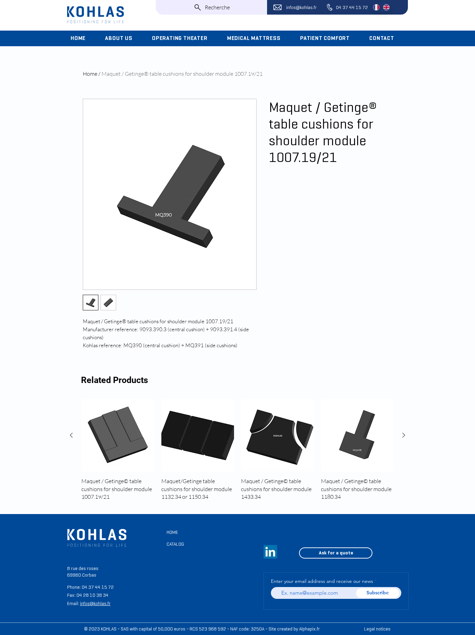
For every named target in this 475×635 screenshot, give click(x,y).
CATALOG (175, 544)
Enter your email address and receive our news (322, 581)
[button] (124, 38)
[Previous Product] (71, 435)
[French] (376, 7)
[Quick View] (117, 435)
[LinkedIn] (270, 552)
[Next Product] (404, 435)
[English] (386, 7)
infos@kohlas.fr (301, 7)
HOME (172, 532)
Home (90, 73)
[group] (237, 450)
